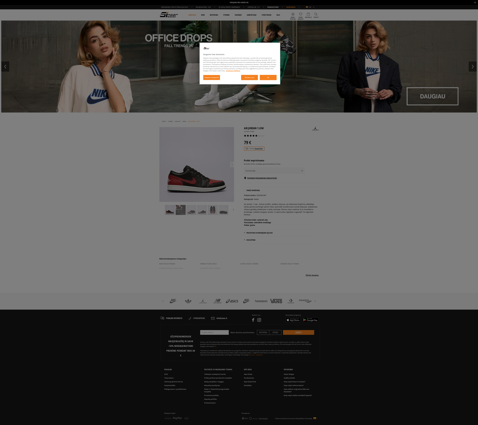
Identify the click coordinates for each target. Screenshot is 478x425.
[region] (239, 63)
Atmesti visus (249, 77)
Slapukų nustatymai (212, 77)
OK (268, 77)
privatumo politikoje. (233, 71)
